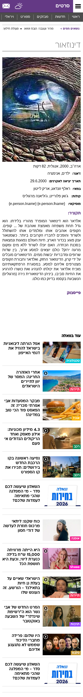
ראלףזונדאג (60, 189)
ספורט (25, 17)
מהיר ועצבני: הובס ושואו (38, 28)
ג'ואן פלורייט (59, 196)
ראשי (76, 17)
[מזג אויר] (19, 6)
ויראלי (9, 17)
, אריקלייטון (42, 189)
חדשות (60, 17)
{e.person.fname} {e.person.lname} (37, 204)
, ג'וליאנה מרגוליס (36, 196)
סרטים (63, 6)
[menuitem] (60, 17)
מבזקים (42, 17)
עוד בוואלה (71, 336)
